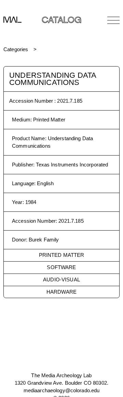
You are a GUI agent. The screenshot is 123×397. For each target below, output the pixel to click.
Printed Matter (61, 255)
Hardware (61, 292)
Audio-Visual (61, 279)
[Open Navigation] (113, 20)
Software (61, 267)
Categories (15, 49)
